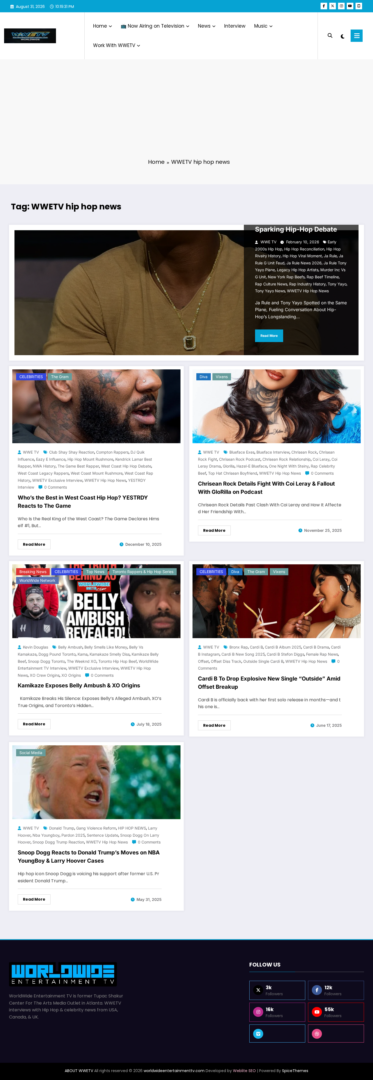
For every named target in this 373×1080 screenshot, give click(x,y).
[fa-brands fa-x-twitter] (332, 6)
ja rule (330, 255)
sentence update (102, 835)
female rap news (322, 654)
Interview (234, 26)
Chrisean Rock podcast (239, 459)
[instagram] (341, 6)
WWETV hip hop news (308, 290)
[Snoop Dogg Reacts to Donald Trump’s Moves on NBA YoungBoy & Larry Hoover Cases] (96, 782)
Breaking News (32, 571)
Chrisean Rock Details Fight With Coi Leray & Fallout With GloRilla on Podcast (266, 487)
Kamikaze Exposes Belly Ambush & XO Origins (79, 685)
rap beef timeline (323, 277)
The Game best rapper (78, 466)
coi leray (321, 459)
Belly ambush (70, 647)
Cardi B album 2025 (283, 647)
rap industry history (307, 284)
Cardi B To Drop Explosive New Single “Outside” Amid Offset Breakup (269, 682)
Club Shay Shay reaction (71, 452)
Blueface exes (241, 452)
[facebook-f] (324, 6)
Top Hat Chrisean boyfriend (232, 473)
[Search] (330, 36)
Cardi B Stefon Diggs (285, 654)
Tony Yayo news (270, 290)
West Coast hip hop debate (126, 466)
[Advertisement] (186, 112)
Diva (204, 376)
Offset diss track (226, 661)
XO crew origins (45, 675)
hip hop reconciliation (304, 249)
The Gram (60, 376)
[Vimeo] (277, 1033)
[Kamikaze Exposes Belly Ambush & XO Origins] (96, 601)
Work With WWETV (114, 45)
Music (261, 26)
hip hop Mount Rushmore (90, 459)
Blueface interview (272, 452)
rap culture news (271, 284)
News (204, 26)
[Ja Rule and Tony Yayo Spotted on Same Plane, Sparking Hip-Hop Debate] (186, 292)
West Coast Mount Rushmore (97, 473)
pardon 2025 (73, 835)
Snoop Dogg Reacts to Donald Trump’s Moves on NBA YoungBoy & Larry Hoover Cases (89, 856)
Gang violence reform (96, 828)
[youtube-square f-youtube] (359, 6)
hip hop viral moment (302, 255)
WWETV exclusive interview (57, 480)
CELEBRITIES (31, 376)
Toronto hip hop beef (117, 661)
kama (83, 654)
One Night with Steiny (289, 466)
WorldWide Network (37, 580)
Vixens (222, 376)
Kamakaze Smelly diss (110, 654)
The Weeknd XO (81, 661)
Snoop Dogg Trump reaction (58, 842)
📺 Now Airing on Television (152, 26)
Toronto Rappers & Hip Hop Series (143, 571)
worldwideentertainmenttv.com (174, 1070)
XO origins (71, 675)
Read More (269, 336)
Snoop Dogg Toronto (46, 661)
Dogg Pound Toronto (57, 654)
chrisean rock (304, 452)
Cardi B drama (316, 647)
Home (100, 26)
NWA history (44, 466)
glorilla (229, 466)
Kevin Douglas (35, 647)
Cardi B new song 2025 (243, 654)
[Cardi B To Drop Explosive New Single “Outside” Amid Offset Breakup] (277, 601)
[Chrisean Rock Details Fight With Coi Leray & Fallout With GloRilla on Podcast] (277, 406)
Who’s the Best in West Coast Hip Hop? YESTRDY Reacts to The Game (83, 501)
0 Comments (55, 487)
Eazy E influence (51, 459)
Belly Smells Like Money (105, 647)
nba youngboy (46, 835)
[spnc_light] (343, 36)
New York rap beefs (286, 277)
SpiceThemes (295, 1070)
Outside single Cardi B (263, 661)
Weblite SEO (244, 1070)
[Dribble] (336, 1033)
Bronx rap (238, 647)
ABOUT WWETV (79, 1070)
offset (203, 661)
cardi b (256, 647)
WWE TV (268, 242)
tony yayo (337, 284)
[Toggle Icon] (357, 36)
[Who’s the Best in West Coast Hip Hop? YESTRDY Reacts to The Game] (96, 406)
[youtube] (350, 6)
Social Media (30, 752)
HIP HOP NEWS (132, 828)
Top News (95, 571)
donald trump (61, 828)
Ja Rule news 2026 (304, 263)
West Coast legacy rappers (43, 473)
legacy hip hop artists (297, 269)
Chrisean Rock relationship (286, 459)
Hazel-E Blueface (251, 466)
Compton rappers (112, 452)
